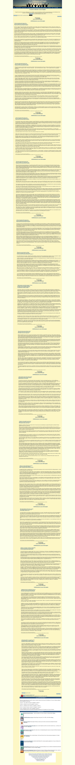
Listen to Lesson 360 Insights (38, 248)
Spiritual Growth (24, 7)
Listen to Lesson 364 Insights (37, 59)
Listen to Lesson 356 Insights (39, 417)
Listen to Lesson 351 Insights (41, 635)
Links (45, 758)
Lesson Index (38, 18)
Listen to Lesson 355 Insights (40, 461)
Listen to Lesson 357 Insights (39, 372)
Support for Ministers (40, 759)
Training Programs (18, 7)
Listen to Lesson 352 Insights (40, 585)
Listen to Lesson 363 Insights (38, 113)
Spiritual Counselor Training (32, 753)
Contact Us (49, 7)
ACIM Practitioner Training (40, 753)
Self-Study (46, 753)
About (52, 7)
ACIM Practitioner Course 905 (55, 196)
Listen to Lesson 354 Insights (40, 504)
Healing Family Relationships (28, 750)
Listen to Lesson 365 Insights (37, 19)
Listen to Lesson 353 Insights (40, 543)
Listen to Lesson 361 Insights (38, 215)
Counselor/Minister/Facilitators (35, 7)
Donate (55, 7)
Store (41, 7)
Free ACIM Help (45, 7)
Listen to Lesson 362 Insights (38, 157)
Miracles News (50, 753)
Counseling (28, 7)
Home (14, 7)
